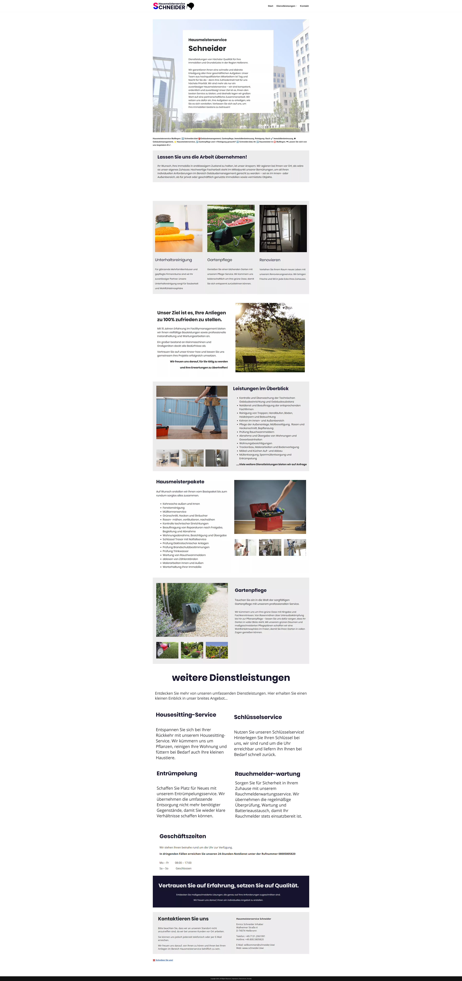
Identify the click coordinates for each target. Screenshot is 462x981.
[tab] (162, 195)
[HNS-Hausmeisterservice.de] (174, 6)
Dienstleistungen (184, 195)
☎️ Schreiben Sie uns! (163, 960)
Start (270, 6)
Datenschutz (242, 978)
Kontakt (304, 6)
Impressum (235, 978)
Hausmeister (162, 195)
